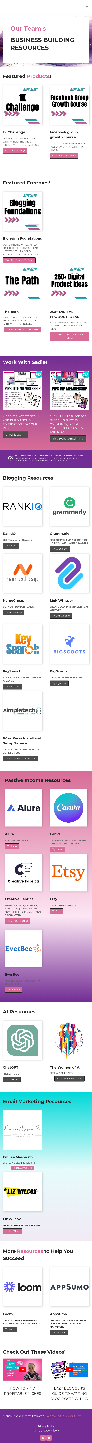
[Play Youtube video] (22, 1370)
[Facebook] (43, 1438)
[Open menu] (87, 6)
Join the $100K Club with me (63, 1416)
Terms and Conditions (46, 1430)
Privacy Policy (46, 1426)
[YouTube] (49, 1438)
